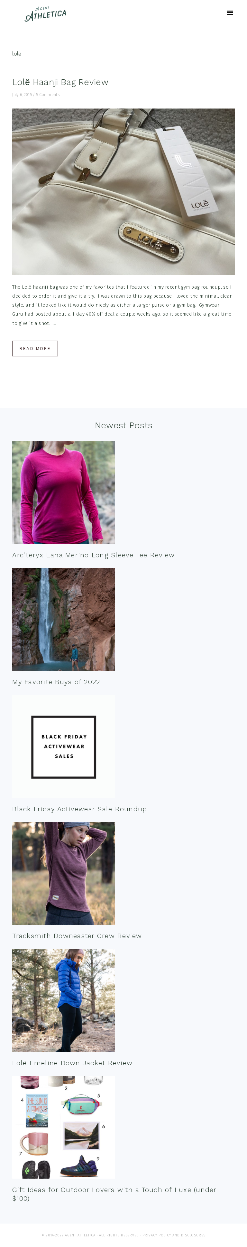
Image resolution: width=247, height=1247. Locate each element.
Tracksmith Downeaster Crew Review (77, 936)
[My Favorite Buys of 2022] (63, 621)
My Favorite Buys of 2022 (56, 682)
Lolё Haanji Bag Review (60, 82)
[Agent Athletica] (46, 19)
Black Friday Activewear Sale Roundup (79, 809)
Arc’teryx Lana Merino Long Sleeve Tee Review (93, 555)
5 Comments (47, 94)
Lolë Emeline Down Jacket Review (72, 1063)
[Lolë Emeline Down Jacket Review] (63, 1002)
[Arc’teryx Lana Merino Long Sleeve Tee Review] (63, 494)
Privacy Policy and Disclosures (174, 1235)
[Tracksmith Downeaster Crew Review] (63, 875)
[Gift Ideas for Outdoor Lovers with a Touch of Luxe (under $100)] (63, 1129)
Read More (35, 348)
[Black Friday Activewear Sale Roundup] (63, 748)
